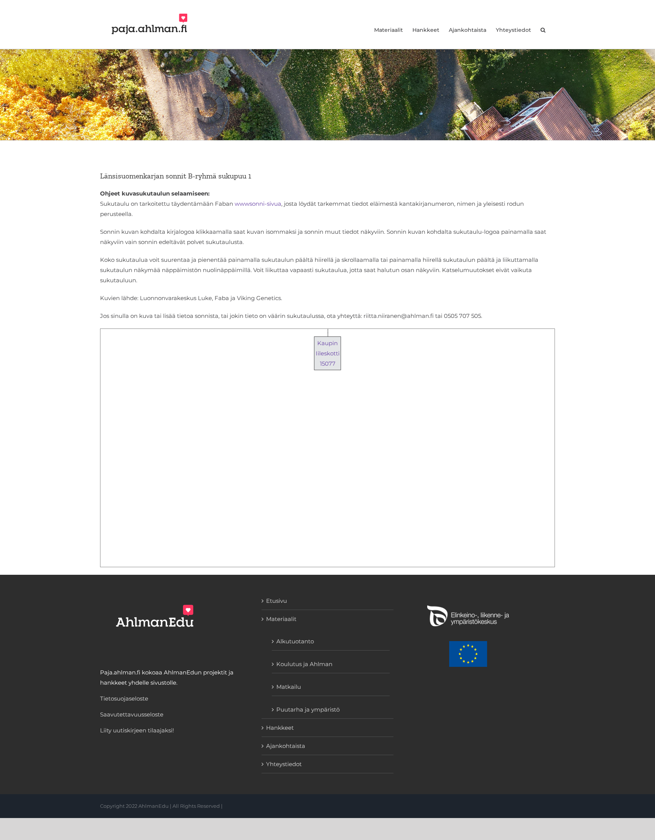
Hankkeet (280, 727)
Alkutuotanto (295, 641)
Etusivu (276, 600)
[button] (543, 24)
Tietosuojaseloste (124, 698)
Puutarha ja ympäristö (308, 709)
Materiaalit (281, 619)
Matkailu (288, 686)
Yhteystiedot (284, 764)
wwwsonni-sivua (258, 203)
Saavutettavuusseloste (131, 714)
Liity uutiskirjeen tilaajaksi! (137, 730)
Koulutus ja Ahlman (304, 664)
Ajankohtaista (285, 745)
